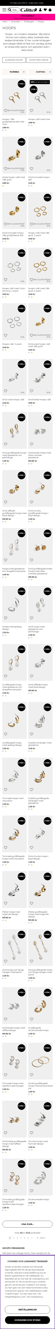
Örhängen (29, 21)
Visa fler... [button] (27, 1224)
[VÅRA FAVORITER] (41, 72)
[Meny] (4, 10)
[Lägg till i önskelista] (5, 110)
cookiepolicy (36, 1296)
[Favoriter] (46, 9)
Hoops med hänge (38, 60)
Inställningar (27, 1309)
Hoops (41, 21)
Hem (4, 21)
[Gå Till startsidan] (27, 10)
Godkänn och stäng (27, 1320)
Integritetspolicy (13, 1296)
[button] (41, 9)
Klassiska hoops (14, 60)
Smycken (15, 21)
